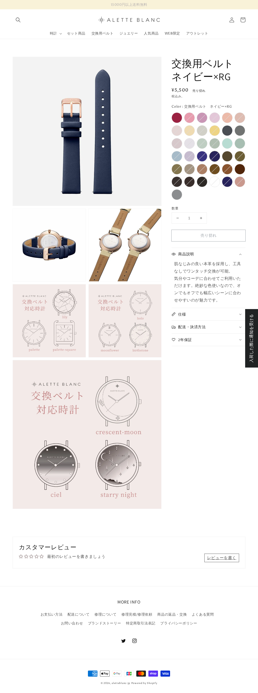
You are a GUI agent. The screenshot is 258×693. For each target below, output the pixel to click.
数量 (175, 208)
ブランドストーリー (104, 623)
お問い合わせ (72, 623)
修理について (105, 614)
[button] (18, 19)
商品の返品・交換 (172, 614)
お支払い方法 (52, 614)
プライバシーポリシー (178, 623)
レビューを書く (221, 557)
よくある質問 (203, 614)
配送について (79, 614)
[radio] (177, 117)
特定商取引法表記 (140, 623)
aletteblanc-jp (121, 683)
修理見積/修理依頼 (136, 614)
